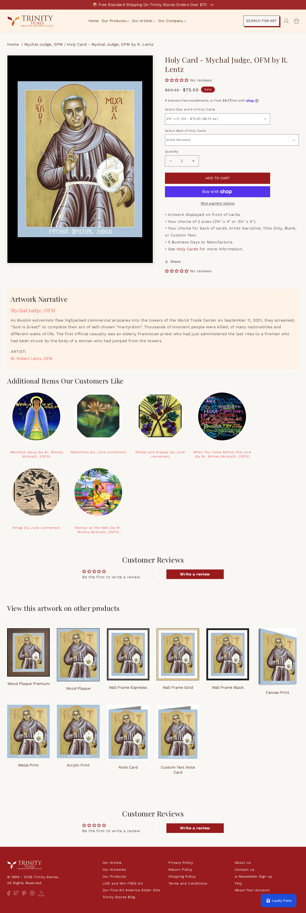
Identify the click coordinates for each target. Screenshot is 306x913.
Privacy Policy (181, 862)
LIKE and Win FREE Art (123, 883)
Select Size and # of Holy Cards (190, 109)
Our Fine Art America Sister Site (131, 890)
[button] (115, 21)
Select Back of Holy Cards (185, 130)
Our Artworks (114, 869)
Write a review (195, 574)
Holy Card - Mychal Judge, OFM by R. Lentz (110, 44)
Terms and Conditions (188, 883)
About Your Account (252, 890)
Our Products (114, 876)
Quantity (171, 151)
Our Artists (112, 862)
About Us (243, 862)
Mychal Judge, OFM (43, 44)
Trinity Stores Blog (119, 897)
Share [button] (175, 261)
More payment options (218, 203)
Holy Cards (187, 249)
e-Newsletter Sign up (254, 876)
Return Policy (180, 869)
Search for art (261, 21)
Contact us (244, 869)
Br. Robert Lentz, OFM (31, 358)
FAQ (238, 883)
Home (13, 44)
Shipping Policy (182, 876)
